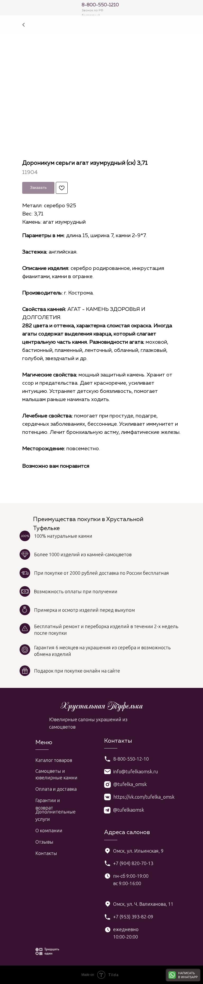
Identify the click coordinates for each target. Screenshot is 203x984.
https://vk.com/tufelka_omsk (143, 796)
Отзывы (44, 841)
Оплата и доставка (56, 789)
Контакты (46, 853)
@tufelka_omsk (130, 784)
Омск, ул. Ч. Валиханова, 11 (143, 904)
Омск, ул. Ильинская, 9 (138, 850)
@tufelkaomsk (128, 809)
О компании (48, 830)
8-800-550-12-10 (131, 758)
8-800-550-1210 (100, 5)
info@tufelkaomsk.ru (135, 771)
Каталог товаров (53, 760)
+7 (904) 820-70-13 (133, 863)
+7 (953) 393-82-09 (133, 916)
